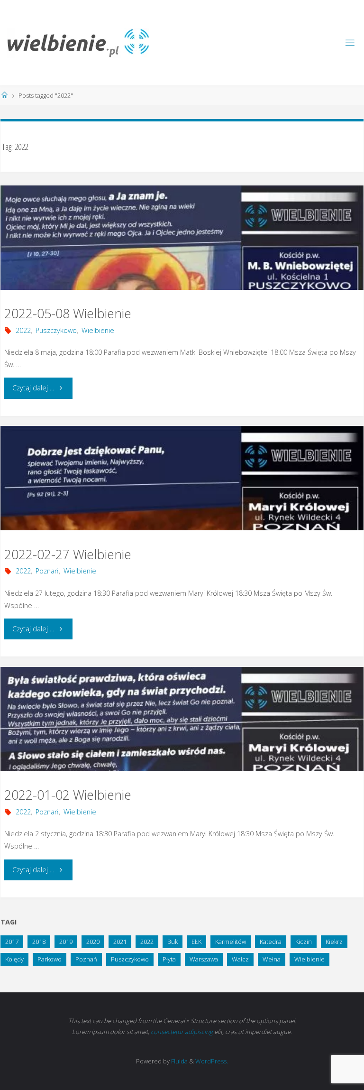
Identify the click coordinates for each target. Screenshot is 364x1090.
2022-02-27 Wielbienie (67, 554)
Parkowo (49, 959)
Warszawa (204, 959)
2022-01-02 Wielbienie (67, 795)
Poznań (47, 570)
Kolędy (14, 959)
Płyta (169, 959)
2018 (39, 941)
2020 (93, 941)
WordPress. (211, 1061)
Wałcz (240, 959)
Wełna (272, 959)
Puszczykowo (56, 330)
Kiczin (303, 941)
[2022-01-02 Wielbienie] (182, 745)
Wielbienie (98, 330)
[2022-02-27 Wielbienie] (182, 504)
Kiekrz (334, 941)
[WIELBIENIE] (78, 42)
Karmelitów (230, 941)
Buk (172, 941)
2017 (11, 941)
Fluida (179, 1061)
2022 (23, 330)
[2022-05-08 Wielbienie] (182, 263)
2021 (120, 941)
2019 (66, 941)
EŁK (196, 941)
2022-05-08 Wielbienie (67, 313)
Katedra (271, 941)
